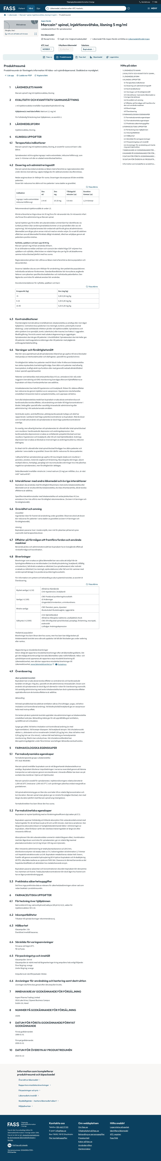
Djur (38, 8)
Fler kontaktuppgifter (58, 1138)
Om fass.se (83, 1127)
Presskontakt (83, 1138)
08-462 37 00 (62, 1127)
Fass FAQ (114, 1138)
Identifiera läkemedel (119, 1130)
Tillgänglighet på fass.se (88, 1130)
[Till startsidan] (5, 15)
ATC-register (115, 1134)
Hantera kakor (84, 1149)
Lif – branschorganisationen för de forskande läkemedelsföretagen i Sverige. (23, 1137)
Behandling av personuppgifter (91, 1134)
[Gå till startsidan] (9, 8)
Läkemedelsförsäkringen (139, 39)
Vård (31, 8)
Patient (22, 8)
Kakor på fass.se (85, 1141)
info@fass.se (60, 1130)
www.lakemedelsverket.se (41, 664)
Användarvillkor (85, 1145)
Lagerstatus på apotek (119, 1127)
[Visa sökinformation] (128, 8)
